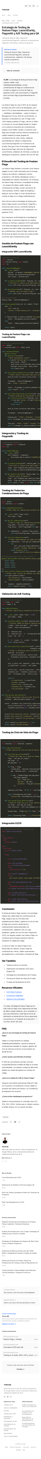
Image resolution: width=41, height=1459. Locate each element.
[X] (2, 1161)
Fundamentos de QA (10, 1421)
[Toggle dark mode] (37, 6)
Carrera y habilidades (10, 1408)
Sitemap (18, 1450)
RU (33, 6)
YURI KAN (5, 10)
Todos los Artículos (15, 1447)
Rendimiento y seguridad (8, 1417)
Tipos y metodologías (11, 1436)
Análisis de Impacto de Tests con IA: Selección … (29, 1406)
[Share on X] (11, 1122)
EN (26, 6)
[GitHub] (5, 1161)
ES (30, 6)
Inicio (3, 15)
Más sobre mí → (7, 1158)
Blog (9, 15)
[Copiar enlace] (19, 1122)
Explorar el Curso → (9, 1324)
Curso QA (26, 1447)
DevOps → (20, 1369)
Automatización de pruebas (9, 1425)
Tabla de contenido (13, 70)
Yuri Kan (5, 1147)
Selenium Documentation (15, 999)
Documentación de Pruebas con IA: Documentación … (28, 1412)
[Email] (10, 1397)
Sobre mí (33, 1447)
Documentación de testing (10, 1429)
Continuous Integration (14, 995)
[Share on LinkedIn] (15, 1122)
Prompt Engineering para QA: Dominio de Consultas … (28, 1425)
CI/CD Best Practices (14, 992)
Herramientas (8, 1433)
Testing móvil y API (10, 1413)
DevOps (15, 15)
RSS (24, 1450)
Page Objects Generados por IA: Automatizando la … (28, 1418)
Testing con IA (8, 1405)
